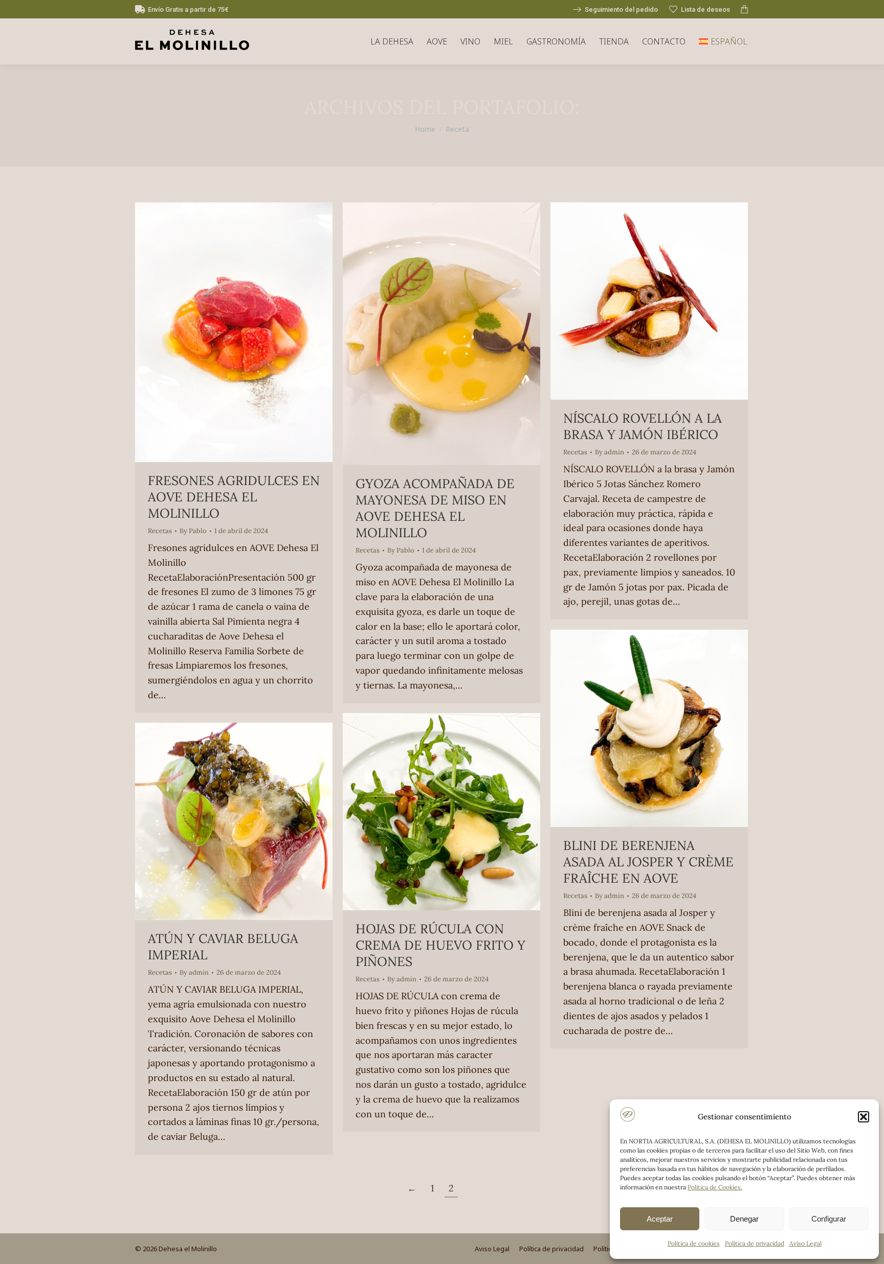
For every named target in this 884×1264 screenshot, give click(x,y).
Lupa (220, 332)
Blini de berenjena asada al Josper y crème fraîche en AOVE (648, 861)
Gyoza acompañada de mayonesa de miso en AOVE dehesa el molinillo (435, 508)
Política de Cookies (714, 1187)
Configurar (828, 1218)
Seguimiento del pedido (621, 9)
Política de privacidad (754, 1243)
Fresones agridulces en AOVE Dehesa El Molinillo (234, 496)
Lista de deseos (705, 9)
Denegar (744, 1218)
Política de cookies (694, 1243)
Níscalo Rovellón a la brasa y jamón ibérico (642, 426)
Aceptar (660, 1218)
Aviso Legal (805, 1243)
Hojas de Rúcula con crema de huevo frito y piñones (440, 945)
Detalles (247, 332)
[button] (863, 1117)
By (193, 530)
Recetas (160, 530)
